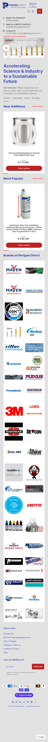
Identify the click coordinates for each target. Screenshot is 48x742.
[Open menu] (39, 11)
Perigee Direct (19, 706)
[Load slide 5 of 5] (28, 56)
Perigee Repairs (12, 20)
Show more (38, 106)
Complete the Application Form (18, 27)
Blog (5, 652)
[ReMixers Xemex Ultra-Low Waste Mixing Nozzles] (14, 332)
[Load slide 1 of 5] (20, 56)
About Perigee (9, 641)
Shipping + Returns (12, 645)
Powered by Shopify (33, 706)
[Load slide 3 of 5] (24, 56)
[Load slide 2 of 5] (22, 56)
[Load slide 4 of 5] (26, 56)
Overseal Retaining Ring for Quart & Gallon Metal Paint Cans (24, 154)
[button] (6, 48)
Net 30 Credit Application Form (17, 637)
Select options (24, 168)
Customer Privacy (11, 649)
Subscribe (38, 666)
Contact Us (8, 633)
